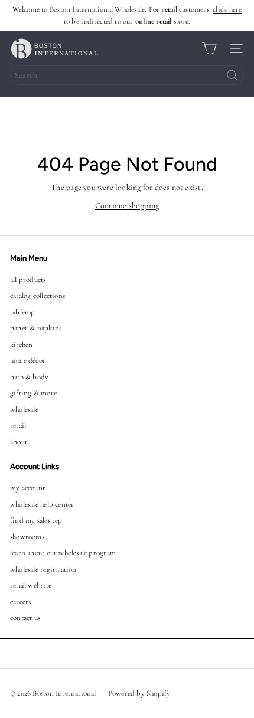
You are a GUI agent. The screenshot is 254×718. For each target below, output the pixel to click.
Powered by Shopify (139, 693)
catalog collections (37, 295)
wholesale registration (43, 569)
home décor (27, 360)
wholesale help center (42, 504)
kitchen (21, 344)
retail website (30, 585)
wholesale (24, 409)
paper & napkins (35, 328)
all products (28, 279)
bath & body (29, 377)
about (18, 442)
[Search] (232, 75)
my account (27, 488)
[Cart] (209, 48)
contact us (25, 617)
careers (20, 601)
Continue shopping (127, 206)
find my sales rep (36, 520)
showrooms (27, 537)
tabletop (22, 312)
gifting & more (33, 393)
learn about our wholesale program (63, 553)
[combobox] (127, 75)
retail (18, 425)
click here (227, 9)
